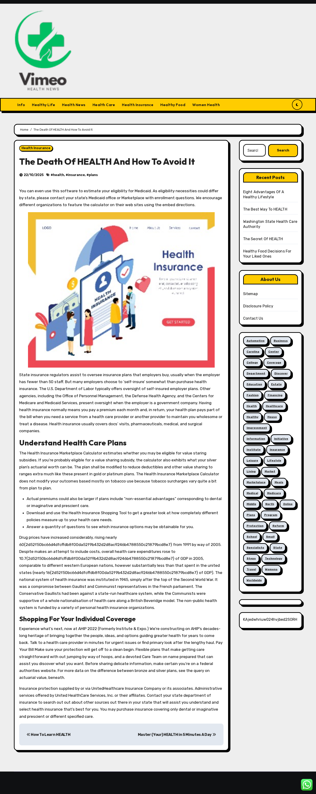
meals (279, 482)
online (288, 504)
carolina (253, 351)
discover (281, 373)
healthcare (274, 406)
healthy (252, 417)
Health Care (104, 104)
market (270, 471)
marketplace (256, 482)
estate (276, 384)
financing (275, 395)
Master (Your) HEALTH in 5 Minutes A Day (175, 734)
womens (271, 569)
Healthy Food (172, 104)
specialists (255, 547)
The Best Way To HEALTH (265, 209)
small (270, 536)
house (272, 417)
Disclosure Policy (258, 306)
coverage (274, 362)
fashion (253, 395)
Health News (74, 104)
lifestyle (274, 460)
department (256, 373)
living (251, 471)
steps (251, 558)
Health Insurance (137, 104)
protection (255, 525)
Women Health (206, 104)
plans (93, 175)
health (58, 175)
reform (278, 525)
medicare (274, 493)
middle (251, 504)
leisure (252, 460)
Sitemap (250, 294)
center (273, 351)
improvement (257, 427)
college (252, 362)
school (252, 536)
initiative (281, 438)
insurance (76, 175)
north (269, 504)
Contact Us (253, 318)
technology (273, 558)
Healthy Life (43, 104)
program (270, 515)
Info (21, 104)
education (254, 384)
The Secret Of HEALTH (263, 239)
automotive (256, 340)
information (256, 438)
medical (252, 493)
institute (254, 449)
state (277, 547)
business (281, 340)
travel (251, 569)
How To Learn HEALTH (50, 734)
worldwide (254, 580)
